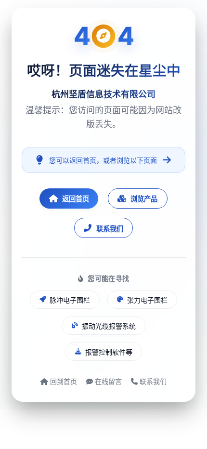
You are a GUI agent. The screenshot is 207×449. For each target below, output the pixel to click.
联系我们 (109, 228)
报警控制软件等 (108, 352)
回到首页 (62, 381)
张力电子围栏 (147, 300)
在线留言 (107, 381)
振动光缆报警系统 (109, 326)
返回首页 (75, 199)
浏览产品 (143, 199)
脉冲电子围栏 (70, 300)
